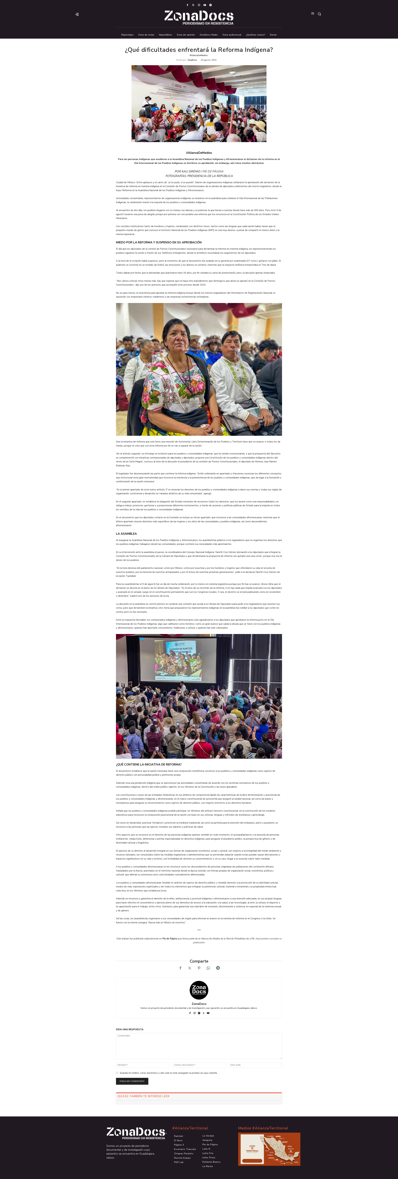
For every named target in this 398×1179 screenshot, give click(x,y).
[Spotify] (210, 5)
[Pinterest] (199, 968)
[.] (76, 14)
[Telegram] (217, 968)
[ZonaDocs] (199, 990)
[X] (189, 968)
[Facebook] (187, 5)
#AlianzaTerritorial (190, 1128)
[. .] (133, 1133)
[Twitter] (193, 5)
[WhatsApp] (208, 968)
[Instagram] (199, 5)
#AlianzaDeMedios (199, 55)
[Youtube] (205, 5)
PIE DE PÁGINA (212, 171)
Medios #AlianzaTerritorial (263, 1128)
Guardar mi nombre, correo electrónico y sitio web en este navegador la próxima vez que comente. (169, 1072)
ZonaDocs (192, 60)
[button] (319, 13)
